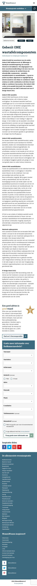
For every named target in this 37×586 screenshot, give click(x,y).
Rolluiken (5, 544)
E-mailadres (7, 406)
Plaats (6, 398)
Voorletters (7, 359)
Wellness (4, 514)
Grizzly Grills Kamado (8, 553)
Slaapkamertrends (7, 503)
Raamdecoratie (6, 496)
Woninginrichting (7, 520)
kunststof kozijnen (7, 555)
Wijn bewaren (6, 516)
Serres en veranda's (7, 501)
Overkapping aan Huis (8, 557)
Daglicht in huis (6, 468)
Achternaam (7, 367)
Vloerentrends (6, 512)
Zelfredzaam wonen (8, 525)
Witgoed (4, 518)
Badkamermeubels (9, 40)
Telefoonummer (11, 413)
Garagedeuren (6, 477)
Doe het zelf (5, 472)
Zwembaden (5, 529)
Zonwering (5, 527)
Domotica (5, 475)
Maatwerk (5, 488)
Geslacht (9, 375)
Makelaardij (5, 490)
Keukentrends (6, 481)
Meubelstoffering (7, 492)
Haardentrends (6, 479)
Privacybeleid (18, 583)
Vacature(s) (5, 540)
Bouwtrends (5, 466)
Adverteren (5, 538)
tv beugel (4, 546)
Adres (5, 382)
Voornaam (7, 352)
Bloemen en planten (8, 464)
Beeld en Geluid (6, 462)
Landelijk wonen (6, 485)
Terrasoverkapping (7, 505)
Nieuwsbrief (10, 421)
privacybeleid (25, 431)
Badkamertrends (6, 459)
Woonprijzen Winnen (8, 522)
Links (3, 548)
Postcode (6, 390)
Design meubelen (7, 470)
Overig (4, 494)
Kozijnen (4, 483)
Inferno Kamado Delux (8, 551)
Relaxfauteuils (6, 499)
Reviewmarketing (7, 542)
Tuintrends (5, 507)
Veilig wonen (6, 509)
